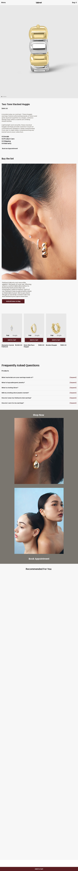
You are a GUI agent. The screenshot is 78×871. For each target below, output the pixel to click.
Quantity (5, 863)
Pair (7, 335)
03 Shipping (6, 141)
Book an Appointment (10, 148)
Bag (74, 2)
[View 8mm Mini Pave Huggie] (34, 330)
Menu (3, 2)
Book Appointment (39, 559)
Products (5, 371)
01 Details (5, 136)
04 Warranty (6, 143)
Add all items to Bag (13, 301)
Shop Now (39, 415)
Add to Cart (39, 869)
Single (15, 335)
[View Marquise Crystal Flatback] (12, 330)
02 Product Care (8, 139)
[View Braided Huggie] (56, 330)
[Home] (39, 2)
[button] (1, 96)
